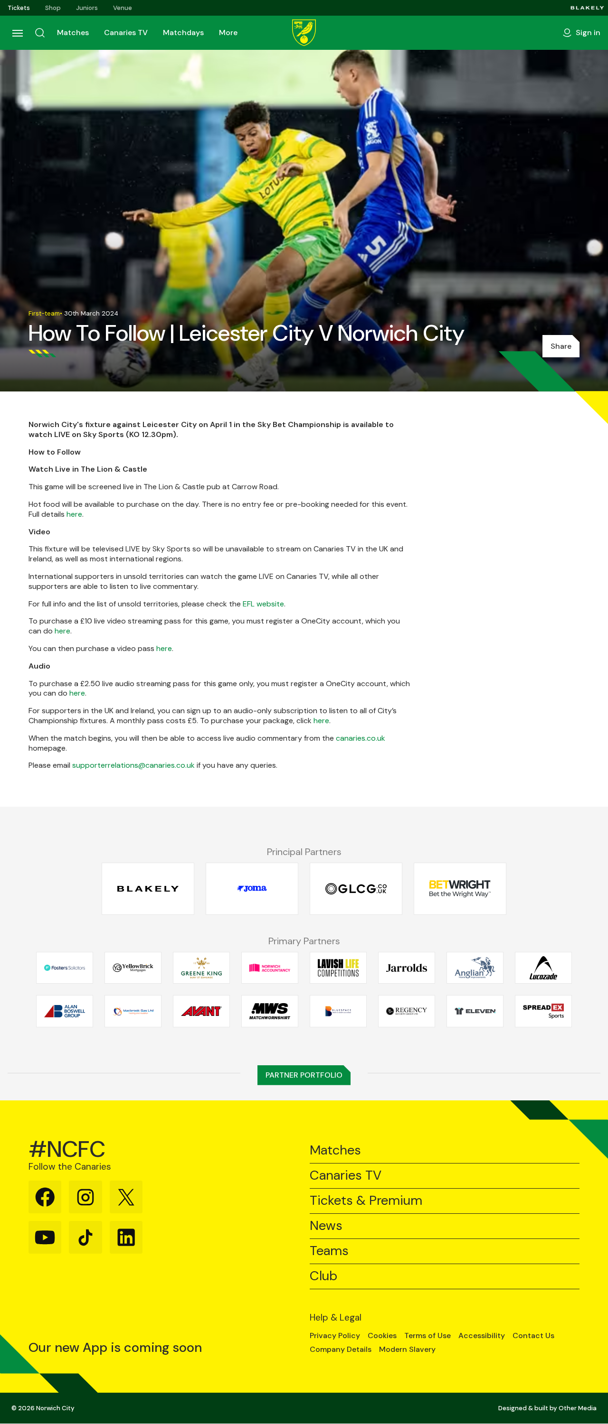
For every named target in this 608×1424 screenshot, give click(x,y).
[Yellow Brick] (133, 967)
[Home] (304, 33)
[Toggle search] (40, 33)
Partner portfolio (304, 1075)
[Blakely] (587, 8)
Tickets (19, 8)
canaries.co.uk (360, 738)
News (326, 1226)
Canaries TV (126, 32)
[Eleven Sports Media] (475, 1011)
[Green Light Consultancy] (356, 889)
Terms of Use (427, 1335)
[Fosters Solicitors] (64, 967)
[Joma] (252, 889)
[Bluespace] (338, 1011)
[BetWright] (460, 889)
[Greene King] (201, 967)
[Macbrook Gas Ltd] (133, 1011)
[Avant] (201, 1011)
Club (323, 1276)
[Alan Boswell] (64, 1011)
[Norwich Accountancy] (269, 967)
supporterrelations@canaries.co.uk (133, 765)
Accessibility (481, 1335)
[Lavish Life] (338, 967)
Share (561, 346)
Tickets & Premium (366, 1200)
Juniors (87, 8)
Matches (73, 32)
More (228, 32)
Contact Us (533, 1335)
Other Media (578, 1408)
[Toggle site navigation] (17, 33)
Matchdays (183, 32)
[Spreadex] (543, 1011)
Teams (329, 1251)
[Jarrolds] (406, 967)
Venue (122, 8)
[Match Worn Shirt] (269, 1011)
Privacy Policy (335, 1335)
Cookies (382, 1335)
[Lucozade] (543, 967)
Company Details (340, 1349)
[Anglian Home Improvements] (475, 967)
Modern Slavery (407, 1349)
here (74, 514)
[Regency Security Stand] (406, 1011)
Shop (53, 8)
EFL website (263, 604)
